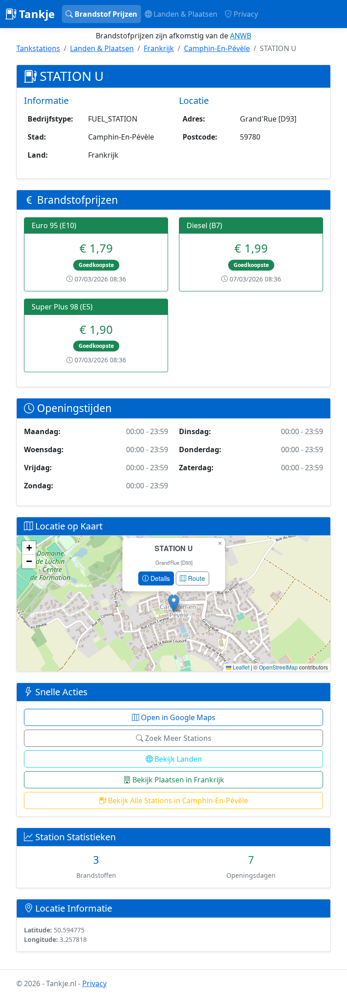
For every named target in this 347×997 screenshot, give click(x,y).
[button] (173, 603)
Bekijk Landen (177, 759)
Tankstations (38, 48)
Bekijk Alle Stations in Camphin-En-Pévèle (177, 800)
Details (159, 578)
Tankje (35, 13)
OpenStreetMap (278, 667)
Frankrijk (159, 48)
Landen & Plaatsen (184, 14)
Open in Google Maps (177, 717)
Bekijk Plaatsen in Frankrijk (177, 780)
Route (195, 578)
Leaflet (240, 667)
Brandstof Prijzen (105, 14)
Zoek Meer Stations (177, 738)
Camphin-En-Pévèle (217, 48)
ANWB (240, 36)
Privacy (245, 14)
